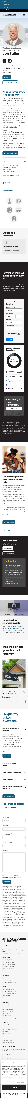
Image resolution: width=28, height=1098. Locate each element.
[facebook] (4, 61)
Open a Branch (6, 1033)
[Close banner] (25, 1062)
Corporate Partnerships (8, 1024)
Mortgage (6, 4)
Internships (5, 1031)
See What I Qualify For (10, 82)
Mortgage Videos (6, 1013)
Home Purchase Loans (8, 968)
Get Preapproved (9, 796)
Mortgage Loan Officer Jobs (9, 1029)
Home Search (7, 7)
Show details (20, 1082)
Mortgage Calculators (8, 1004)
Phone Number (7, 842)
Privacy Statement (8, 1047)
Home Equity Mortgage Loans (9, 993)
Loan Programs (6, 995)
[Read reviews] (5, 175)
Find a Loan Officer (7, 1040)
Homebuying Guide (7, 960)
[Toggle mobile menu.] (24, 15)
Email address (7, 834)
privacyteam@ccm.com (11, 922)
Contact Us (5, 1038)
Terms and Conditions (7, 1059)
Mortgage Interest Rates (8, 962)
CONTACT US (7, 881)
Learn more (7, 755)
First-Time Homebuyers (8, 966)
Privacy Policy (5, 877)
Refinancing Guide (7, 977)
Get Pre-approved (9, 522)
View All (21, 702)
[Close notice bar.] (26, 5)
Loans (4, 986)
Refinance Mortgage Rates (9, 980)
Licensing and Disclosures (8, 1056)
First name (5, 817)
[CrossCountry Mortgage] (9, 15)
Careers (4, 1027)
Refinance (5, 975)
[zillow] (10, 61)
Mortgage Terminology (8, 1011)
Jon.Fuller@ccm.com (8, 171)
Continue (14, 1087)
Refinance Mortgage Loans (9, 982)
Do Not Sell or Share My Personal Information (14, 1094)
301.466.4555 (7, 169)
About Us (5, 1022)
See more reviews (9, 553)
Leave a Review (8, 548)
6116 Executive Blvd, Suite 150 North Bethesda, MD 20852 (10, 166)
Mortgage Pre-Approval (8, 964)
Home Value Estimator (7, 1009)
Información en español (8, 1042)
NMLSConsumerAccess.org (9, 1018)
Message (5, 850)
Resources (5, 1002)
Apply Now (7, 77)
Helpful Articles (6, 1007)
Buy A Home (6, 957)
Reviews (16, 175)
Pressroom (5, 1035)
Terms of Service (14, 877)
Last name (6, 826)
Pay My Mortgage (7, 1015)
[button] (14, 161)
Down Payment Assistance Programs (11, 971)
